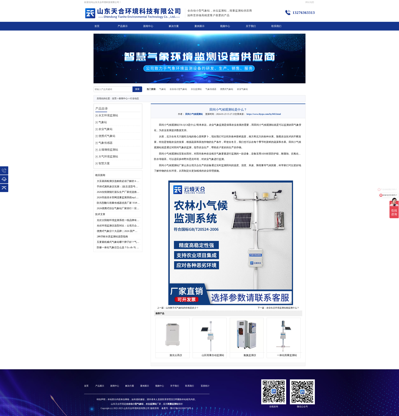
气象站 (162, 89)
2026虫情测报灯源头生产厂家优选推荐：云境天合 (119, 192)
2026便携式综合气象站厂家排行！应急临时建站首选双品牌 (119, 208)
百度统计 (205, 386)
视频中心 (225, 26)
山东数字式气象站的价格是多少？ (182, 308)
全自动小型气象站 (178, 89)
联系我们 (276, 26)
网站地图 (309, 2)
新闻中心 (148, 26)
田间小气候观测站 (194, 114)
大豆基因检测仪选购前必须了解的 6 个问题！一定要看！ (119, 181)
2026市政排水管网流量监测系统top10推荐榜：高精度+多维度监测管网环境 (119, 197)
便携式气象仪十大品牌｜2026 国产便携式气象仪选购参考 (119, 231)
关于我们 (251, 26)
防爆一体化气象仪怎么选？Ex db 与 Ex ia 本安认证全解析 (119, 247)
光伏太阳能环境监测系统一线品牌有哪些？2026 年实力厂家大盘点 (119, 220)
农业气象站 (242, 89)
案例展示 (199, 26)
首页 (96, 26)
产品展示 (123, 26)
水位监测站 (196, 89)
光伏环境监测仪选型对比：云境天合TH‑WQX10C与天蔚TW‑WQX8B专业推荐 (119, 225)
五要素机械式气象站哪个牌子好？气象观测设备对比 (119, 242)
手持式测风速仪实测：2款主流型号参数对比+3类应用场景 (119, 186)
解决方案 (174, 26)
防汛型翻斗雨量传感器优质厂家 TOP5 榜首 (119, 203)
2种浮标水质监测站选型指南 (112, 236)
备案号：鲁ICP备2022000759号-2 (177, 408)
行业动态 (134, 98)
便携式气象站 (226, 89)
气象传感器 (210, 89)
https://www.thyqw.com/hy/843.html (264, 114)
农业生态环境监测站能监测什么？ (282, 308)
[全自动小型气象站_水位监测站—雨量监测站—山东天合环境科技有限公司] (133, 10)
